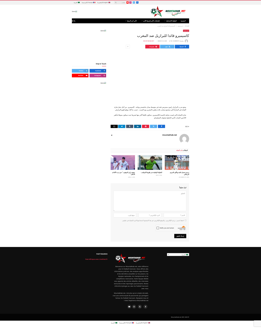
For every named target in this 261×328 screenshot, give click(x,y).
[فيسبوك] (196, 112)
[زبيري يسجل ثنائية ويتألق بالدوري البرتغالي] (177, 162)
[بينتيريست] (196, 127)
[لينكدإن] (196, 122)
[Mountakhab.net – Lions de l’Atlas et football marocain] (168, 11)
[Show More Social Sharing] (128, 46)
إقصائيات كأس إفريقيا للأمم (151, 21)
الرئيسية (183, 21)
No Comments (175, 41)
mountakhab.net (148, 41)
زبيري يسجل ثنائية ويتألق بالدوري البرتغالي (179, 173)
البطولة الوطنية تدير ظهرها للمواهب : (151, 172)
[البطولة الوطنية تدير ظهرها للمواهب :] (150, 162)
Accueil (187, 26)
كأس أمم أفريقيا (132, 21)
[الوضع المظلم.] (74, 21)
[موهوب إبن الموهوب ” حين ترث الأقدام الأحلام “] (123, 162)
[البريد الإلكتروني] (196, 132)
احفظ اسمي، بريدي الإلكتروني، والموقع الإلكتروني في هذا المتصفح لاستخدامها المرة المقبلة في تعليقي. (153, 220)
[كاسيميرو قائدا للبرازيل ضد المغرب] (150, 76)
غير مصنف (180, 26)
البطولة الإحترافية (171, 21)
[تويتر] (196, 117)
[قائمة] (72, 21)
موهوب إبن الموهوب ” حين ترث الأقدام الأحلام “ (123, 173)
